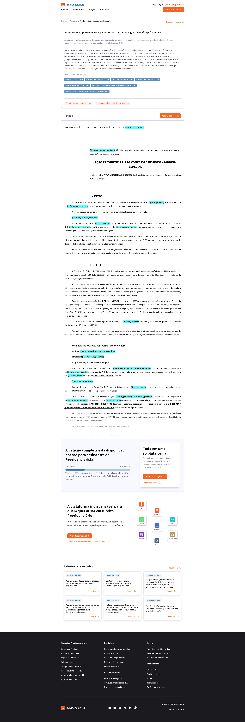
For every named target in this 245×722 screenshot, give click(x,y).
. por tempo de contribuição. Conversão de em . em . (122, 609)
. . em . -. (82, 583)
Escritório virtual (111, 666)
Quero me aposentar (174, 4)
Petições (92, 9)
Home (64, 21)
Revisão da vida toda (70, 653)
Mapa (149, 678)
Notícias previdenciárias (114, 687)
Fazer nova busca (173, 22)
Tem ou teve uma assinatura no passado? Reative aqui (88, 542)
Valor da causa (67, 662)
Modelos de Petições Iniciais (74, 79)
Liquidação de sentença (71, 658)
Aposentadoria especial (71, 671)
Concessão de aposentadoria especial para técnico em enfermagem (114, 86)
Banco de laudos (111, 653)
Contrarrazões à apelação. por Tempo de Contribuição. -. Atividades (122, 583)
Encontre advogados (113, 678)
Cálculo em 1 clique (69, 649)
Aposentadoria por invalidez (73, 675)
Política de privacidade (157, 687)
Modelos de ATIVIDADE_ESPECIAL (122, 79)
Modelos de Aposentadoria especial (97, 79)
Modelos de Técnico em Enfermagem (77, 86)
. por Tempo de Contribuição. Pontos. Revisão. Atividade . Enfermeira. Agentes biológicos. (160, 583)
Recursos (104, 9)
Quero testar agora (153, 476)
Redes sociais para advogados (117, 649)
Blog (153, 4)
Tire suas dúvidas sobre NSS (116, 683)
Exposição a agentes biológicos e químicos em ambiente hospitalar (86, 92)
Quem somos (152, 670)
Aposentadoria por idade (72, 679)
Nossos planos (172, 9)
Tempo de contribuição (71, 666)
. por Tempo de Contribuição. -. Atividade (162, 608)
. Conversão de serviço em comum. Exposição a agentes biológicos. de (82, 609)
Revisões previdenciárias (157, 653)
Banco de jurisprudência (114, 658)
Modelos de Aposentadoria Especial (147, 79)
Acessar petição (169, 115)
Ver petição (92, 591)
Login (160, 4)
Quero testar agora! (78, 535)
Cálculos (65, 9)
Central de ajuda (154, 674)
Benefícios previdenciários (158, 649)
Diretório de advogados (114, 662)
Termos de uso (153, 683)
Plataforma (78, 9)
